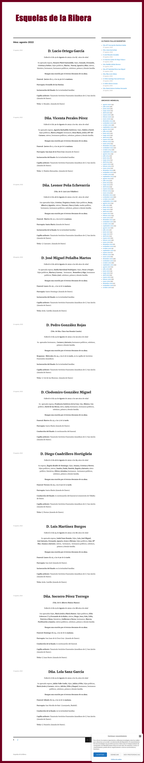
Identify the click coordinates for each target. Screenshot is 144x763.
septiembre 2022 (108, 201)
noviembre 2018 (108, 285)
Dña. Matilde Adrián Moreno (112, 64)
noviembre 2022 (108, 197)
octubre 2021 (107, 224)
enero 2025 (106, 143)
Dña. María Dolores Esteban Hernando (115, 88)
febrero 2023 (107, 191)
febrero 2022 (107, 215)
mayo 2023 (106, 185)
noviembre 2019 (108, 261)
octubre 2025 (107, 125)
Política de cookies (116, 759)
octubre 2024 (107, 150)
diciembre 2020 (108, 244)
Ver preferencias (132, 755)
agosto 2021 (106, 228)
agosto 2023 (106, 178)
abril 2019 (106, 275)
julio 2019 (106, 269)
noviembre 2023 (108, 172)
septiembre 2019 (108, 265)
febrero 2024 (107, 166)
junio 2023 (106, 183)
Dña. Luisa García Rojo (110, 50)
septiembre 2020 (108, 250)
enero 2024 (106, 168)
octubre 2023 (107, 174)
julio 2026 (106, 106)
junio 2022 (106, 207)
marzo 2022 (106, 213)
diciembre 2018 (107, 283)
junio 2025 (106, 133)
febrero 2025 (107, 141)
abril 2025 (106, 137)
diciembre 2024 (108, 146)
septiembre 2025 (108, 127)
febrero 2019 (107, 279)
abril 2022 (106, 211)
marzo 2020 (106, 252)
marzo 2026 (106, 115)
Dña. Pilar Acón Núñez (110, 74)
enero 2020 (106, 257)
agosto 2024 (107, 154)
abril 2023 (106, 187)
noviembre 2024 (108, 148)
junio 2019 (106, 271)
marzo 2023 (106, 189)
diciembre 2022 (108, 195)
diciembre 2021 (107, 220)
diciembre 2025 (108, 121)
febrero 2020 (107, 254)
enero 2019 (106, 281)
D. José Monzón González (111, 55)
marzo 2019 (106, 277)
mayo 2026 (106, 111)
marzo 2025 (106, 139)
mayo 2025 (106, 135)
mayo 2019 (106, 273)
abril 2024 (106, 162)
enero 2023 (106, 193)
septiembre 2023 (108, 176)
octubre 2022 (107, 199)
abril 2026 (106, 113)
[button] (140, 736)
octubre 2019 (107, 263)
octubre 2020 (107, 248)
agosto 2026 (107, 104)
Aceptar (100, 755)
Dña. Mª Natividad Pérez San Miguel (114, 69)
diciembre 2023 (108, 170)
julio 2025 (106, 131)
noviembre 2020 (108, 246)
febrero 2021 (107, 240)
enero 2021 (106, 242)
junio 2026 (106, 109)
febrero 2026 (107, 117)
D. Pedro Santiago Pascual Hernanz (114, 79)
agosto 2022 (107, 203)
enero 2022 (106, 217)
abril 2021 (106, 236)
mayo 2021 (106, 234)
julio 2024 (106, 156)
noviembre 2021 (108, 222)
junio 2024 (106, 158)
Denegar (115, 755)
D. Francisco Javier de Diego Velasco (114, 59)
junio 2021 (106, 232)
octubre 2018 (107, 287)
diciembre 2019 (108, 259)
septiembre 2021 (108, 226)
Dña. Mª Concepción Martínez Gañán (114, 45)
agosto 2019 (106, 267)
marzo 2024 (106, 164)
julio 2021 (106, 230)
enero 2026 (106, 119)
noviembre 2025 (108, 123)
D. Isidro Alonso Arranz (110, 83)
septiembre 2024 (108, 152)
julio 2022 (106, 205)
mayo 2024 (106, 160)
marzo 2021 (106, 238)
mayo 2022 (106, 209)
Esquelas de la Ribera (19, 754)
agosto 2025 (107, 129)
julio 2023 (106, 180)
